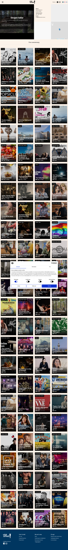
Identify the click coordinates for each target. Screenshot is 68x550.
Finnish (66, 2)
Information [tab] (34, 266)
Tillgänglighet (38, 541)
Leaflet (57, 38)
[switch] (28, 281)
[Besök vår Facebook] (57, 2)
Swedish (63, 2)
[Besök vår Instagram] (60, 2)
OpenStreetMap (62, 38)
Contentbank (53, 540)
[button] (59, 29)
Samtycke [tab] (18, 266)
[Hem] (32, 2)
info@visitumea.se (7, 541)
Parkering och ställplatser (40, 538)
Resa (36, 536)
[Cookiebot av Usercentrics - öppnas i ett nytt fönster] (52, 263)
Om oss (20, 536)
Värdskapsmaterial (55, 538)
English (65, 2)
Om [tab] (50, 266)
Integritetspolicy (22, 538)
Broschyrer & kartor (39, 540)
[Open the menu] (2, 2)
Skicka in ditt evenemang (56, 536)
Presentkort (21, 540)
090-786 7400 (39, 14)
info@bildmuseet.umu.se (40, 17)
